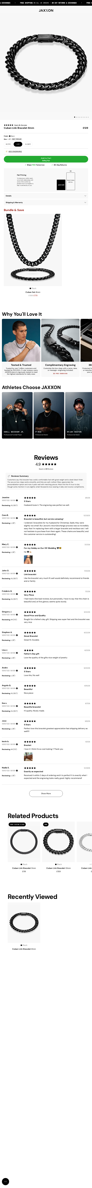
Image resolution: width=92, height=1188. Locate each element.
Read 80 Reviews (20, 125)
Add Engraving (15, 151)
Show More (46, 793)
